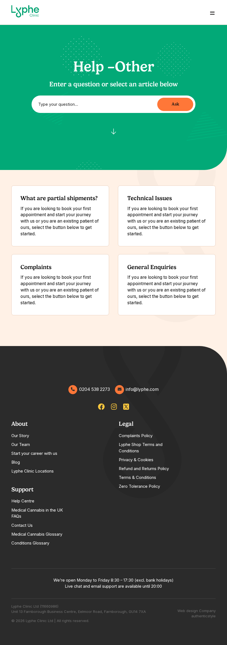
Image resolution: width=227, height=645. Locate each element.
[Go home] (25, 12)
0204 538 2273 (94, 389)
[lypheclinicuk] (101, 407)
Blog (15, 462)
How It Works (21, 44)
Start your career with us (34, 453)
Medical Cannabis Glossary (36, 534)
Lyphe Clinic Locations (32, 471)
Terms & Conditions (137, 477)
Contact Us (22, 525)
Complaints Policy (136, 435)
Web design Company (196, 610)
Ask (175, 104)
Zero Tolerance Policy (139, 486)
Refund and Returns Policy (144, 468)
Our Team (20, 444)
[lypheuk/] (114, 407)
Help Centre (22, 501)
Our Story (20, 435)
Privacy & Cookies (136, 459)
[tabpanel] (41, 447)
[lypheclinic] (126, 407)
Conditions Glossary (30, 543)
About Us (17, 30)
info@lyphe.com (142, 389)
